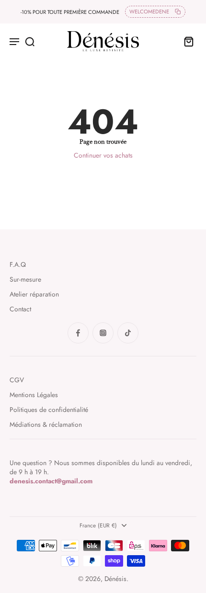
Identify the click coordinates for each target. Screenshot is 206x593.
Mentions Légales (34, 394)
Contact (20, 309)
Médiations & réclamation (46, 424)
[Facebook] (78, 332)
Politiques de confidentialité (49, 409)
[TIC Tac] (127, 332)
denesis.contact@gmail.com (51, 481)
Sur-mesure (25, 279)
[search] (29, 41)
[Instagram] (103, 332)
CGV (17, 380)
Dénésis (115, 578)
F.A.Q (18, 264)
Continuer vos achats (103, 155)
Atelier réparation (34, 294)
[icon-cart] (185, 41)
